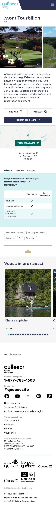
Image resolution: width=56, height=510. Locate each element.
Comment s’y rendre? (13, 449)
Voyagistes (10, 433)
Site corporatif (11, 420)
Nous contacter (12, 403)
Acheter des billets (26, 120)
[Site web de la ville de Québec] (11, 463)
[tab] (8, 334)
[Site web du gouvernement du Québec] (45, 466)
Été (20, 238)
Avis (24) (31, 170)
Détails (8, 170)
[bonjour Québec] (28, 464)
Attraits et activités (14, 233)
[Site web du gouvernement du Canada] (11, 480)
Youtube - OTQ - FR (17, 396)
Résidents (9, 424)
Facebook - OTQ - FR (6, 396)
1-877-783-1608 (19, 380)
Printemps (30, 238)
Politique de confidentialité (16, 494)
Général (19, 170)
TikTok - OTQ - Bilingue (49, 396)
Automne (10, 238)
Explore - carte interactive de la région (23, 411)
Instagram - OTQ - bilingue (28, 396)
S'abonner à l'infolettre (15, 407)
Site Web (13, 112)
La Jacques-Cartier (36, 233)
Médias (8, 428)
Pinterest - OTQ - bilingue (38, 396)
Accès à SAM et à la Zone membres (19, 501)
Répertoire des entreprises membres (20, 497)
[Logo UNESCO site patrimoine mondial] (28, 477)
